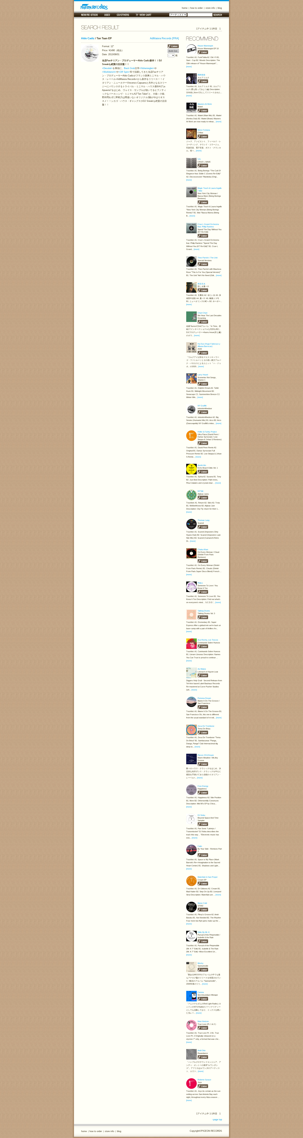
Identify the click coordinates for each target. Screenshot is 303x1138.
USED (107, 15)
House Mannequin (205, 46)
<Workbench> (109, 72)
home (184, 8)
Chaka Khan (203, 549)
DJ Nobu (201, 815)
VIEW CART (143, 15)
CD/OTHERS (122, 15)
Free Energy (203, 786)
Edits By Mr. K (204, 932)
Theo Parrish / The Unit (207, 258)
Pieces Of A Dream (206, 755)
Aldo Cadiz (88, 38)
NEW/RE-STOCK (89, 15)
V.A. (199, 159)
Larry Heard (203, 375)
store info (210, 8)
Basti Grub (129, 68)
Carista (201, 992)
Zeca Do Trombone (206, 726)
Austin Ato (202, 465)
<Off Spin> (124, 72)
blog (220, 8)
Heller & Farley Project (207, 432)
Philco (200, 583)
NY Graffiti (202, 406)
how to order (196, 8)
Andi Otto (202, 1050)
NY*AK (200, 491)
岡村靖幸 (201, 75)
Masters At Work (205, 104)
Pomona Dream (204, 698)
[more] (189, 67)
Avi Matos (202, 669)
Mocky (200, 963)
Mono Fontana (204, 130)
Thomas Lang (203, 520)
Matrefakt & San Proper (208, 877)
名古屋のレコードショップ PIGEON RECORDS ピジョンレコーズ (94, 7)
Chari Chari (202, 313)
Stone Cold (202, 903)
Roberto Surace (204, 1080)
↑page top (217, 1119)
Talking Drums (204, 611)
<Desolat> (107, 68)
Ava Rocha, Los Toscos (208, 640)
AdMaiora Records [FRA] (164, 38)
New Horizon (203, 1021)
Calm (200, 846)
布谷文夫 (201, 284)
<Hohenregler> (146, 68)
